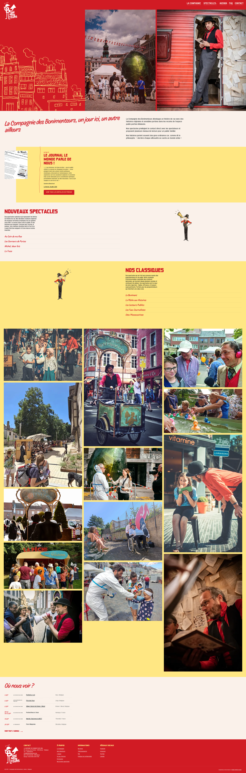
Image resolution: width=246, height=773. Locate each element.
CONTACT (239, 3)
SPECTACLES (210, 3)
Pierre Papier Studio (236, 769)
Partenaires (60, 759)
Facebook (102, 748)
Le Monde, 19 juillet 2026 (50, 187)
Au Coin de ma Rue (13, 236)
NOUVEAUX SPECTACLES (31, 212)
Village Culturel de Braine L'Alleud (35, 706)
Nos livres (80, 748)
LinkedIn (102, 756)
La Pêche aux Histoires (136, 300)
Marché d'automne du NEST (34, 719)
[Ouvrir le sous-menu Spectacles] (216, 3)
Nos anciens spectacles (63, 761)
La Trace (8, 251)
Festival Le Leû (30, 695)
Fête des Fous (30, 700)
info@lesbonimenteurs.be (30, 753)
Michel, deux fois (12, 246)
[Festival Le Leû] (38, 695)
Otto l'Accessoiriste (134, 314)
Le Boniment (131, 295)
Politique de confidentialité (85, 756)
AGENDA (223, 3)
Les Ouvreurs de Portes (15, 241)
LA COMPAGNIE (194, 3)
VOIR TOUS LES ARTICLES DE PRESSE (59, 192)
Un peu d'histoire (61, 756)
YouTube (102, 754)
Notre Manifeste (61, 751)
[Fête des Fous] (38, 701)
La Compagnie (60, 748)
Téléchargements (82, 751)
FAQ (231, 3)
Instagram (102, 751)
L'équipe (59, 754)
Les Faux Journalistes (135, 309)
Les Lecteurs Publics (135, 304)
